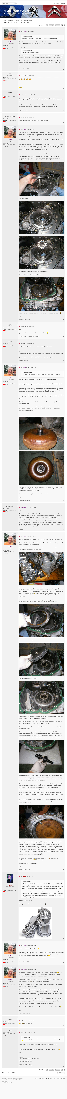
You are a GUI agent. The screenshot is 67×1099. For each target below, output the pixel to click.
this (29, 900)
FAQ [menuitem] (2, 16)
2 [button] (53, 25)
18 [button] (62, 25)
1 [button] (51, 25)
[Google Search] (15, 3)
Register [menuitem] (57, 3)
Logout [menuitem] (63, 3)
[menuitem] (8, 17)
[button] (47, 25)
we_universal (6, 1079)
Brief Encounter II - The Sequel (15, 22)
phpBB (8, 1078)
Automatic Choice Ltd (45, 408)
